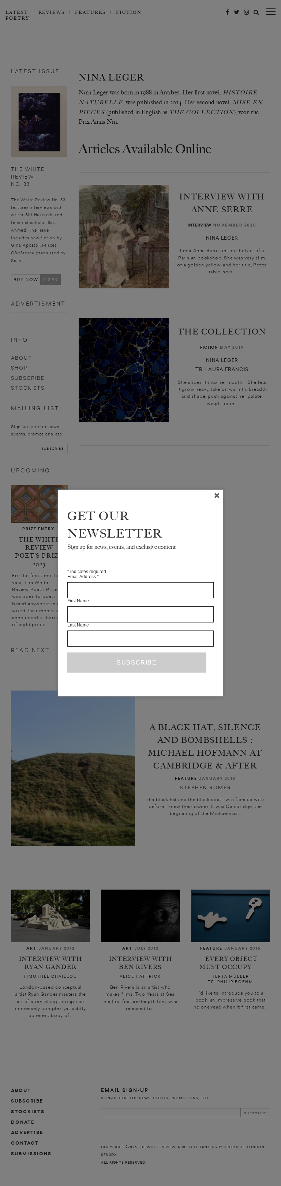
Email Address (83, 576)
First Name (78, 600)
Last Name (78, 625)
